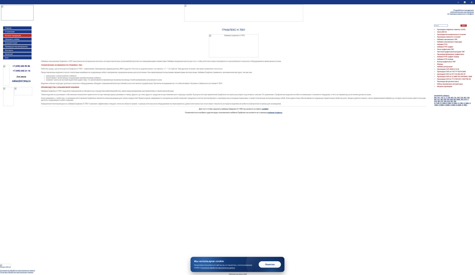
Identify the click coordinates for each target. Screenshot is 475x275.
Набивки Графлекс (274, 113)
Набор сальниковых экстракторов (450, 84)
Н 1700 (460, 103)
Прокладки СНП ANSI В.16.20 (448, 69)
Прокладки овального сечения (448, 37)
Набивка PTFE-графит (445, 47)
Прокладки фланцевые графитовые (450, 54)
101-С (443, 98)
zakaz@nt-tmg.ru (21, 81)
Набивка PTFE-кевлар (445, 59)
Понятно (270, 264)
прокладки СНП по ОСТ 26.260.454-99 (451, 74)
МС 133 (460, 98)
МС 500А (456, 99)
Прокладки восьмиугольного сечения (451, 34)
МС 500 (450, 99)
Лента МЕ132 (442, 32)
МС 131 (453, 98)
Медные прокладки (444, 86)
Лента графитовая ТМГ (445, 49)
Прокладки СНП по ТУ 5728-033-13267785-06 (454, 79)
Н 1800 (466, 103)
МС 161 (437, 99)
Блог (7, 58)
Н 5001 (452, 105)
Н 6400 (458, 105)
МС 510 (464, 99)
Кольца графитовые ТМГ (446, 62)
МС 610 (447, 101)
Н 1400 (454, 103)
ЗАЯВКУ (265, 109)
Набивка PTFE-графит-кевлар (448, 57)
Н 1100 (436, 103)
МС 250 (443, 99)
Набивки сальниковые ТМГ (447, 39)
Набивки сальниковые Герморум (449, 42)
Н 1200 (442, 103)
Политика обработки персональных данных (16, 272)
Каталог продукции (13, 35)
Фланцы (440, 64)
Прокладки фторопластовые (448, 81)
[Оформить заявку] (23, 95)
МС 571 (440, 101)
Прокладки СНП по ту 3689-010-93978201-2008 (454, 76)
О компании (10, 32)
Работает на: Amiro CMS (238, 274)
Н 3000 (441, 105)
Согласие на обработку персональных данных (17, 270)
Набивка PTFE (442, 44)
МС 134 (466, 98)
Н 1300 (448, 103)
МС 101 (437, 98)
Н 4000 (447, 105)
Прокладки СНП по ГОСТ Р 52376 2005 (451, 71)
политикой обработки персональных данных (218, 268)
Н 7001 (464, 105)
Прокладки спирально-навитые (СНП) (451, 29)
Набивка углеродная (444, 67)
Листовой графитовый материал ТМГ (451, 52)
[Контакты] (464, 2)
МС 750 (453, 101)
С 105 (448, 98)
